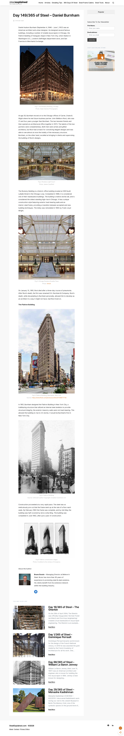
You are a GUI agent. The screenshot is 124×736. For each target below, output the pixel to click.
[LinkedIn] (113, 725)
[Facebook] (108, 725)
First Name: (91, 25)
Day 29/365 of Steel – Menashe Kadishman (61, 691)
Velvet (49, 283)
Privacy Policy (25, 729)
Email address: (92, 32)
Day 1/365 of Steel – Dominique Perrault (60, 636)
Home (41, 3)
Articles (47, 3)
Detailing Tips (57, 3)
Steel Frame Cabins (86, 3)
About (107, 3)
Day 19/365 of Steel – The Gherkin (63, 608)
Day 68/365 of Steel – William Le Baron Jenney (63, 663)
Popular (101, 12)
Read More (51, 627)
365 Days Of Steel (70, 3)
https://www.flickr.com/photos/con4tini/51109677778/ (49, 398)
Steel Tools (99, 3)
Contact (16, 729)
